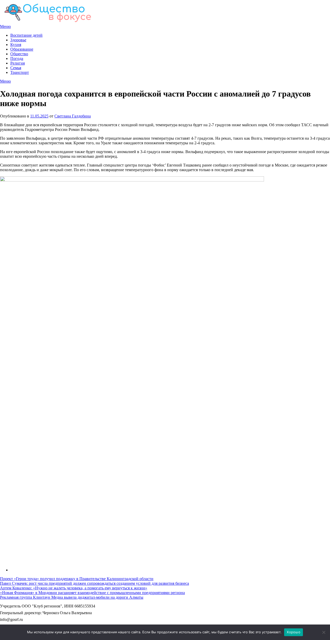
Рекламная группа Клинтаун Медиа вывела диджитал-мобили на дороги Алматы (71, 597)
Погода (16, 58)
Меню (5, 26)
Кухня (15, 44)
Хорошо (293, 632)
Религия (17, 63)
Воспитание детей (26, 35)
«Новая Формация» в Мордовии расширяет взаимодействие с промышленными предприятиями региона (92, 592)
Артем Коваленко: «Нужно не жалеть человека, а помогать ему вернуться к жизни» (73, 588)
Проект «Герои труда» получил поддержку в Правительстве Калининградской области (76, 578)
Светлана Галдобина (72, 116)
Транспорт (19, 72)
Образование (21, 49)
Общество (19, 54)
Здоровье (18, 40)
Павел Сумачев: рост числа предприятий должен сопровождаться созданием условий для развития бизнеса (94, 583)
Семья (15, 68)
